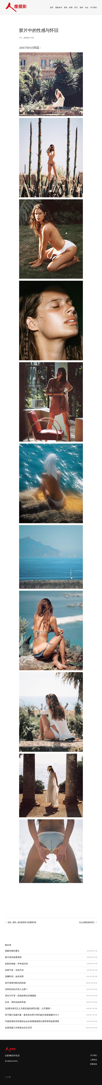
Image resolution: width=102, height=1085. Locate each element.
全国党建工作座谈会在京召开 (18, 1027)
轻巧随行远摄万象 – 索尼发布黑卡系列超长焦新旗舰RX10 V (32, 1015)
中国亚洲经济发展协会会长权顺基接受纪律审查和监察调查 (32, 1021)
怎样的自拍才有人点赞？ (16, 989)
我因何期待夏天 (12, 951)
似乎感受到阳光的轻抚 (15, 983)
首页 (51, 7)
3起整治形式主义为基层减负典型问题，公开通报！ (28, 1008)
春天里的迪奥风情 (13, 957)
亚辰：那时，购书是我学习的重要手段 (22, 922)
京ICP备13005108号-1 (11, 1061)
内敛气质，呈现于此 (14, 970)
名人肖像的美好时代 (86, 922)
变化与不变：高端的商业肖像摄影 (20, 995)
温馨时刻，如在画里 (14, 976)
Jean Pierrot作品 (29, 47)
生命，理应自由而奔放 (15, 1002)
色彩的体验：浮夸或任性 (16, 964)
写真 (32, 38)
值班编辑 (26, 38)
